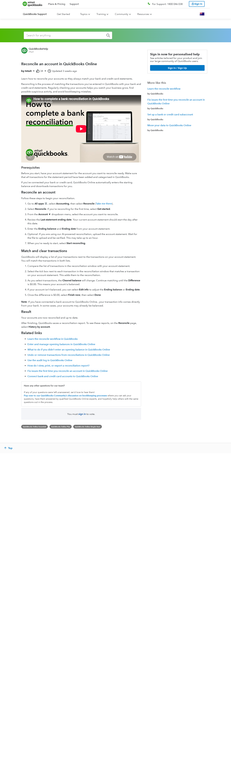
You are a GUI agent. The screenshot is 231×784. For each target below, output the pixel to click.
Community (121, 14)
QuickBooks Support (35, 14)
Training (101, 14)
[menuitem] (36, 14)
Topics (83, 14)
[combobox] (68, 35)
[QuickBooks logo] (32, 4)
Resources (143, 14)
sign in (82, 414)
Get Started (63, 14)
